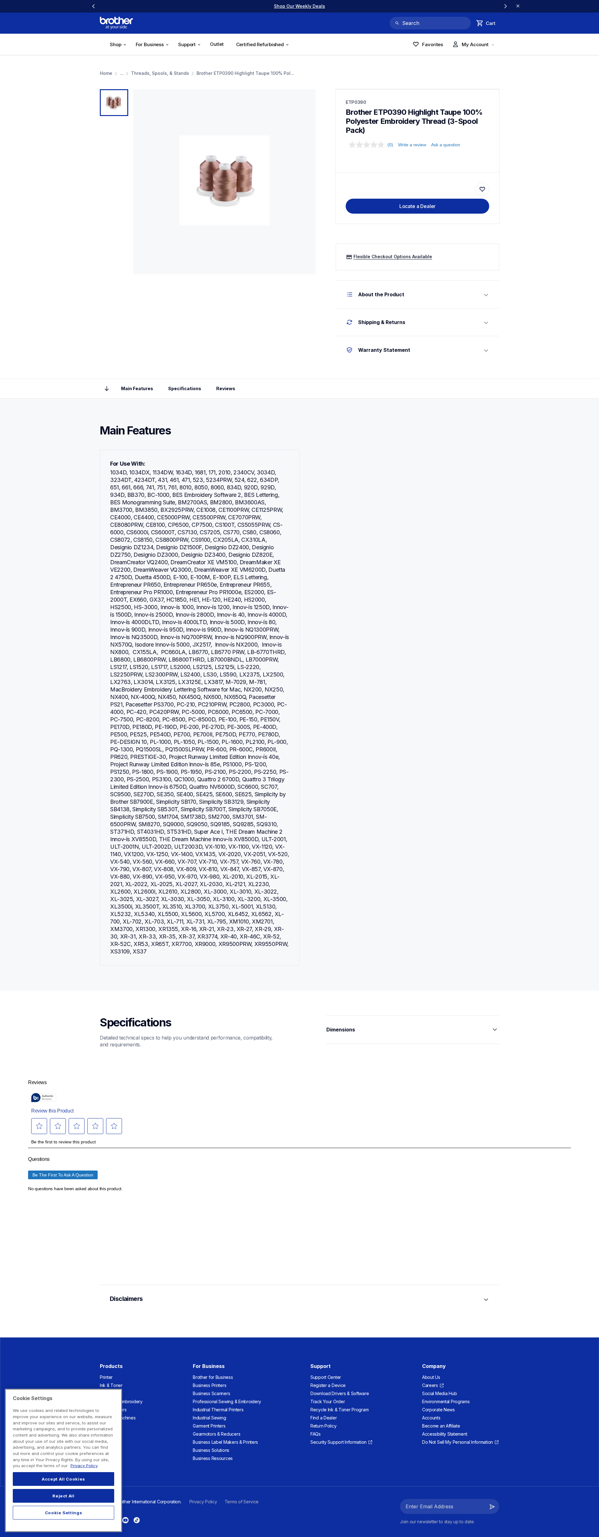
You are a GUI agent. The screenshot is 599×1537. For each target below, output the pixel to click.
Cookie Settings (63, 1512)
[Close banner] (518, 6)
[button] (492, 1506)
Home (106, 73)
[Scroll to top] (107, 388)
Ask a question (445, 144)
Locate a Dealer (417, 206)
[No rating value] (368, 144)
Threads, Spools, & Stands (160, 73)
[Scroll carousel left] (93, 6)
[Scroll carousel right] (505, 6)
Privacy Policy (84, 1465)
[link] (299, 6)
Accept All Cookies (63, 1478)
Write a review (412, 144)
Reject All (63, 1495)
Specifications (184, 388)
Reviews (225, 388)
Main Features (137, 388)
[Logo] (116, 23)
